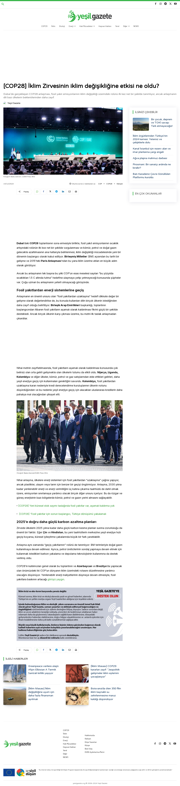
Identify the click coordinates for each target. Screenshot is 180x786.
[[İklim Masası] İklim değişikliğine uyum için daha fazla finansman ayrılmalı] (14, 696)
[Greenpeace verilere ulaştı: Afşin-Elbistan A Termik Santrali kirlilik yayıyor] (14, 673)
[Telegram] (165, 4)
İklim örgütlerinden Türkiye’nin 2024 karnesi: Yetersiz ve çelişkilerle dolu (150, 139)
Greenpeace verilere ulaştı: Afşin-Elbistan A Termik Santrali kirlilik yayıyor (43, 670)
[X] (170, 4)
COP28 (109, 184)
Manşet (120, 184)
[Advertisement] (90, 51)
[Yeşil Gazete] (5, 103)
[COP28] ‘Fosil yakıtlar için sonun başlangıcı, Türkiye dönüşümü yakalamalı (62, 513)
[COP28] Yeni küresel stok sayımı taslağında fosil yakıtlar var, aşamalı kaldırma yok (66, 505)
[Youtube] (175, 4)
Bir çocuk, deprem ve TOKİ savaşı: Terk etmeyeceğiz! (162, 123)
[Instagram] (160, 4)
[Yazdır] (76, 191)
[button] (3, 4)
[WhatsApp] (37, 191)
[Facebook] (155, 4)
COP (100, 184)
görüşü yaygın (56, 579)
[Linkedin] (63, 191)
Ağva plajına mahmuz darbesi (150, 158)
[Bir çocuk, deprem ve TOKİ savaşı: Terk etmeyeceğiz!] (141, 124)
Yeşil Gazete (13, 103)
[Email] (69, 191)
